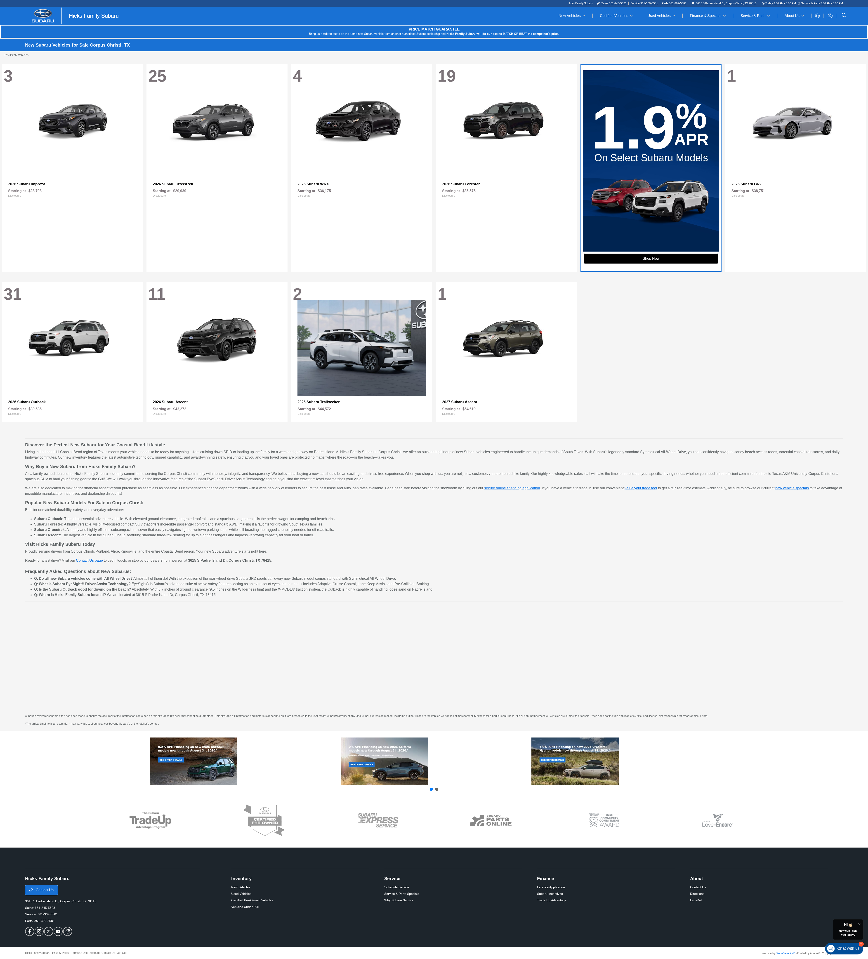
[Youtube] (58, 931)
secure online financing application (512, 488)
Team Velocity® (785, 953)
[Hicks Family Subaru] (73, 15)
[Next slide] (436, 789)
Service (392, 878)
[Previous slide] (431, 789)
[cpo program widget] (264, 820)
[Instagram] (39, 931)
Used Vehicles (241, 893)
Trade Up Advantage (551, 900)
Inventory (241, 878)
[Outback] (193, 761)
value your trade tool (641, 488)
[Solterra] (384, 761)
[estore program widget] (491, 820)
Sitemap (95, 952)
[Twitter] (48, 931)
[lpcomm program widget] (604, 820)
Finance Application (551, 887)
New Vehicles (240, 887)
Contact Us (44, 890)
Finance (545, 878)
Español (696, 900)
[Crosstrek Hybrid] (575, 761)
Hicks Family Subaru (37, 952)
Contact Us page (89, 560)
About (696, 878)
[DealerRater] (67, 931)
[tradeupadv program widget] (150, 820)
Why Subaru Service (398, 900)
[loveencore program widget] (717, 820)
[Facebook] (29, 931)
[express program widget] (377, 820)
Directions (697, 893)
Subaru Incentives (550, 893)
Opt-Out (121, 952)
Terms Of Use (79, 952)
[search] (844, 16)
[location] (693, 3)
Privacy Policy (60, 952)
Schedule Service (396, 887)
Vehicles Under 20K (245, 907)
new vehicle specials (792, 488)
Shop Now (651, 258)
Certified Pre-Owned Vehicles (252, 900)
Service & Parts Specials (401, 893)
